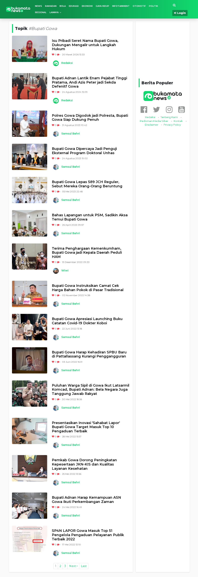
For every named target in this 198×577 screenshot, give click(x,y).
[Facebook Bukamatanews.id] (144, 109)
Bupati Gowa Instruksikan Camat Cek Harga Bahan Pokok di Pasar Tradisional (88, 288)
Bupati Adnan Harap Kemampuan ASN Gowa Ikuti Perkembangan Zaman (86, 500)
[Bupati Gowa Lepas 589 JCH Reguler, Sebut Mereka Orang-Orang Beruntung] (29, 190)
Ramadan (50, 6)
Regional (40, 12)
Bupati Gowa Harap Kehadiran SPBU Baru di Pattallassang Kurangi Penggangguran (89, 354)
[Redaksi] (55, 63)
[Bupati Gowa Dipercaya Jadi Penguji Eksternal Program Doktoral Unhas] (29, 157)
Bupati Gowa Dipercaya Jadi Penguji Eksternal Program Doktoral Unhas (84, 151)
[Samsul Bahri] (55, 134)
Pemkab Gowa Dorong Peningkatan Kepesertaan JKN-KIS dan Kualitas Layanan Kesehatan (84, 464)
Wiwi (64, 270)
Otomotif (139, 6)
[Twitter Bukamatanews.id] (156, 109)
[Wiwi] (55, 271)
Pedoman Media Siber (154, 120)
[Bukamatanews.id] (18, 9)
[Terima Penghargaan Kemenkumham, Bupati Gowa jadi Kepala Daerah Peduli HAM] (29, 256)
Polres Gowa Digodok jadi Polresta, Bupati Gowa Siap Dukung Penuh (90, 118)
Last (84, 566)
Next (73, 566)
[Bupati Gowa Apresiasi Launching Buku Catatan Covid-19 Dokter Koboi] (29, 327)
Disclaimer (151, 124)
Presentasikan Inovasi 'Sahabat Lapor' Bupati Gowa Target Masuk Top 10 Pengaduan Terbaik (86, 427)
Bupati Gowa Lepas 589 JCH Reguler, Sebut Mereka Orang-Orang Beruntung (87, 184)
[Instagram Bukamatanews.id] (169, 109)
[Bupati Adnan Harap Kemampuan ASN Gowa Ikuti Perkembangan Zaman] (29, 506)
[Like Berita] (53, 54)
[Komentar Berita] (58, 54)
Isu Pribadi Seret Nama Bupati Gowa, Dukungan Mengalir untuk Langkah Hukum (85, 45)
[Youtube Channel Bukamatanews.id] (181, 109)
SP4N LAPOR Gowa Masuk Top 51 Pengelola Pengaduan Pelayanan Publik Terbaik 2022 (88, 535)
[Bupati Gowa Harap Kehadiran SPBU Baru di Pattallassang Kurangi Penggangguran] (29, 360)
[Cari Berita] (174, 5)
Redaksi (67, 63)
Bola (63, 6)
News (38, 6)
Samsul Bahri (70, 133)
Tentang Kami (169, 117)
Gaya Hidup (102, 6)
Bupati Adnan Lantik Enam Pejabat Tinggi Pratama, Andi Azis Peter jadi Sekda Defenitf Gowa (89, 82)
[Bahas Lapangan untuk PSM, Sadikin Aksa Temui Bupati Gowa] (29, 223)
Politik (153, 6)
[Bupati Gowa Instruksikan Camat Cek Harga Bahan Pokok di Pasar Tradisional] (29, 294)
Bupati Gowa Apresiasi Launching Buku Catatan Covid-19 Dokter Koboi (87, 321)
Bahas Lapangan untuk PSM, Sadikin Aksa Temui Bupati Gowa (90, 217)
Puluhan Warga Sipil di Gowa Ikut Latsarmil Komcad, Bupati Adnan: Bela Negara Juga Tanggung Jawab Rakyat (90, 390)
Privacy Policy (172, 124)
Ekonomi (87, 6)
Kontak (178, 120)
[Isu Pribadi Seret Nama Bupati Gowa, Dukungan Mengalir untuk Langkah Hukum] (29, 49)
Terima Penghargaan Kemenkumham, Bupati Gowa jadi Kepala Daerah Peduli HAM (87, 253)
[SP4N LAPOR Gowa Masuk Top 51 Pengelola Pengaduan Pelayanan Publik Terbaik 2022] (29, 539)
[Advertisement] (168, 49)
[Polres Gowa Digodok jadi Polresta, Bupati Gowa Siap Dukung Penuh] (29, 124)
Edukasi (74, 6)
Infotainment (121, 6)
